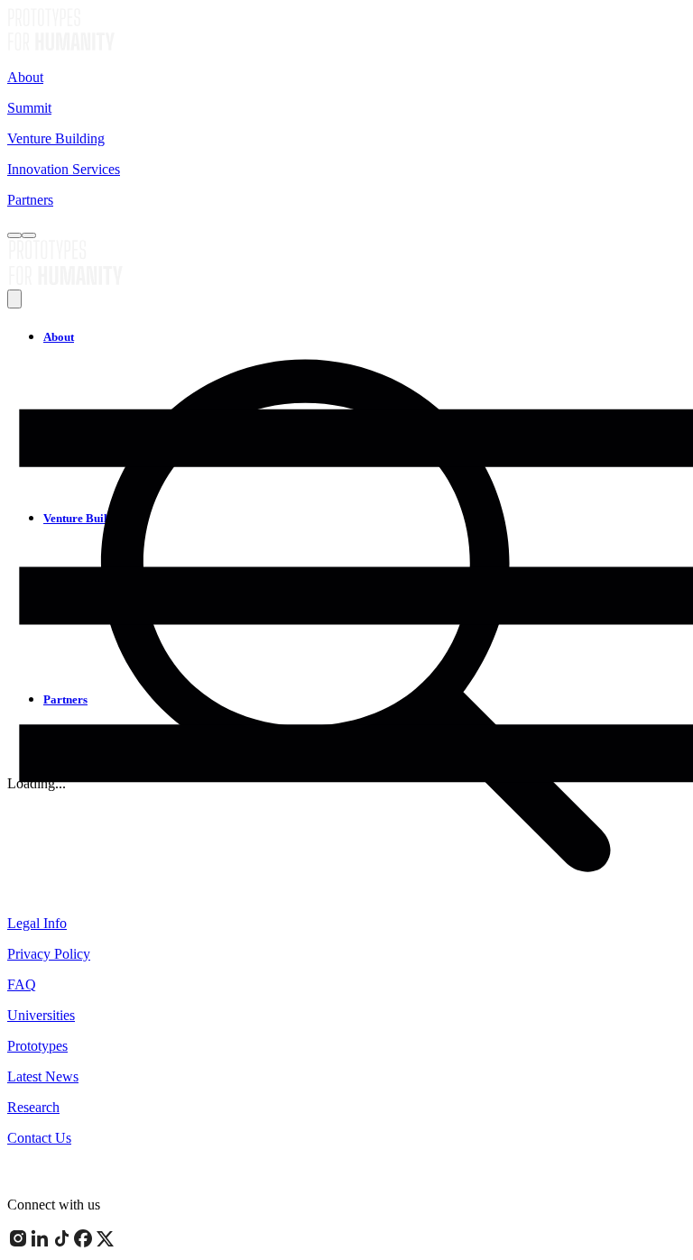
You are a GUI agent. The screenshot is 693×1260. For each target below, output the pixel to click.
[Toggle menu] (29, 235)
